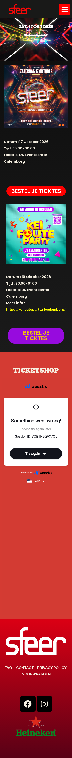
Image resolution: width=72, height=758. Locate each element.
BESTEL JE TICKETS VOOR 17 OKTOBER (36, 34)
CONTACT (25, 668)
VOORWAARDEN (36, 674)
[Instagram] (44, 704)
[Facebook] (28, 704)
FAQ (8, 668)
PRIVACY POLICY (52, 668)
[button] (64, 9)
